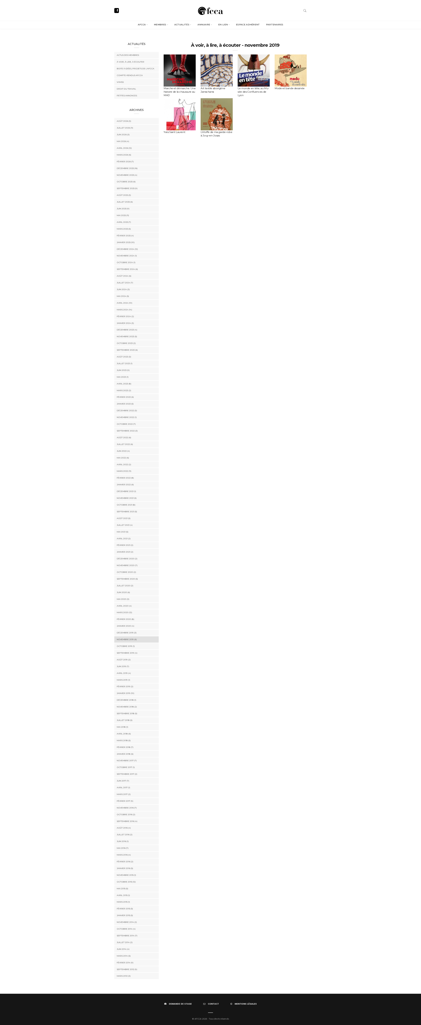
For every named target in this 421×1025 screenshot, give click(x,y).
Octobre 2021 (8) (126, 505)
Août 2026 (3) (124, 121)
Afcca (142, 24)
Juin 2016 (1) (123, 841)
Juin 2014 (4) (123, 949)
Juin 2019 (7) (123, 666)
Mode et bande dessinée (290, 88)
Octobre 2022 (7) (126, 424)
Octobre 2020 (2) (126, 572)
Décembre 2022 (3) (127, 410)
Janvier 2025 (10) (126, 242)
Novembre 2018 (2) (127, 706)
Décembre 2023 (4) (127, 329)
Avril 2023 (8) (124, 383)
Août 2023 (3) (124, 356)
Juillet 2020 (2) (125, 585)
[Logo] (210, 10)
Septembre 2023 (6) (127, 350)
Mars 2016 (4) (124, 855)
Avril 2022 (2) (124, 464)
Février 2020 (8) (125, 619)
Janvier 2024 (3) (125, 323)
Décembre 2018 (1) (126, 700)
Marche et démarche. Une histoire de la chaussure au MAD (180, 92)
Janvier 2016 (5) (125, 868)
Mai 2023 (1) (122, 377)
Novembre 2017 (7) (127, 760)
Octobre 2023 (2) (126, 343)
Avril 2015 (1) (123, 895)
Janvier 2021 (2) (125, 552)
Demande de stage (180, 1004)
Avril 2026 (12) (124, 148)
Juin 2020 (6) (123, 592)
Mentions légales (246, 1004)
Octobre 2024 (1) (126, 262)
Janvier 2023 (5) (125, 403)
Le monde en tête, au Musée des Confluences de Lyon (253, 92)
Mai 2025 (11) (123, 215)
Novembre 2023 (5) (127, 336)
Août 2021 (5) (123, 518)
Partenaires (274, 24)
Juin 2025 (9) (123, 208)
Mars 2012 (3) (124, 976)
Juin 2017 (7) (123, 780)
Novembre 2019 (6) (127, 639)
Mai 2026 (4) (123, 141)
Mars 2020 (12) (124, 612)
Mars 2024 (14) (124, 309)
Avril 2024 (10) (124, 303)
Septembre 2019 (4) (127, 653)
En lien (223, 24)
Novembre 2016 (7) (127, 807)
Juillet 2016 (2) (124, 834)
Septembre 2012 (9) (127, 969)
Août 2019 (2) (124, 659)
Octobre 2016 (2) (126, 814)
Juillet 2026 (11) (125, 128)
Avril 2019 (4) (124, 673)
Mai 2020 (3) (123, 599)
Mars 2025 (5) (124, 229)
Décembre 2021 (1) (126, 491)
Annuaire (204, 24)
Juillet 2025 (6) (125, 202)
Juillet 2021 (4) (125, 525)
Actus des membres (128, 55)
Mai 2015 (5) (122, 888)
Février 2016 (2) (125, 861)
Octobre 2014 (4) (126, 929)
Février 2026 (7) (125, 161)
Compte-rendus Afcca (130, 75)
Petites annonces (127, 95)
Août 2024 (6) (124, 276)
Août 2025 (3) (124, 195)
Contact (213, 1004)
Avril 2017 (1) (123, 787)
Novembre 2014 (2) (127, 922)
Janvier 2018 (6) (125, 754)
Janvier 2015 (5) (125, 915)
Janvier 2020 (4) (125, 626)
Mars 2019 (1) (123, 680)
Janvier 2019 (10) (125, 693)
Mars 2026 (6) (124, 155)
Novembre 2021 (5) (126, 498)
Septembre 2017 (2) (127, 774)
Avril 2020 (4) (124, 606)
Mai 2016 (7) (122, 848)
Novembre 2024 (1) (127, 255)
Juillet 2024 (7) (125, 282)
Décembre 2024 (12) (127, 249)
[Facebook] (116, 10)
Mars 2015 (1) (123, 902)
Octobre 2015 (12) (126, 882)
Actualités (181, 24)
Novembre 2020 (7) (127, 565)
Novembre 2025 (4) (127, 175)
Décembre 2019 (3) (126, 632)
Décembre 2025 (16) (127, 168)
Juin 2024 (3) (123, 289)
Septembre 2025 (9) (127, 188)
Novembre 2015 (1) (126, 875)
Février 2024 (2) (125, 316)
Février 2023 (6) (125, 397)
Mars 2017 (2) (124, 794)
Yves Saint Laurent (174, 132)
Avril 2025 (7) (124, 222)
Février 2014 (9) (125, 962)
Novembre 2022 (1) (127, 417)
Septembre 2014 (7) (127, 935)
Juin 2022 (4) (123, 451)
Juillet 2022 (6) (125, 444)
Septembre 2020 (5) (127, 579)
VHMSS (120, 82)
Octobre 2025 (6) (126, 181)
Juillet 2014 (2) (125, 942)
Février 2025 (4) (125, 235)
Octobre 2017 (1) (126, 767)
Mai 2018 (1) (122, 727)
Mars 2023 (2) (124, 390)
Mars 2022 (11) (124, 471)
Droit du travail (126, 89)
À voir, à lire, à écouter (130, 62)
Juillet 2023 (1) (124, 363)
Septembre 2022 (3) (127, 430)
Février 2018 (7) (125, 747)
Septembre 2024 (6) (127, 269)
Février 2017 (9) (125, 801)
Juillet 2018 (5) (124, 720)
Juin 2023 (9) (123, 370)
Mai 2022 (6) (123, 457)
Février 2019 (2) (125, 686)
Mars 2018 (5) (124, 740)
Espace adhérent (248, 24)
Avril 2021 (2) (124, 538)
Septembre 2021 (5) (127, 511)
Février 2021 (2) (125, 545)
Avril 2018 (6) (124, 733)
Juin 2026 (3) (123, 134)
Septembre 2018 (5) (127, 713)
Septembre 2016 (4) (127, 821)
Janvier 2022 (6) (125, 484)
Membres (160, 24)
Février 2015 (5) (125, 908)
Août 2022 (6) (124, 437)
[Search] (305, 10)
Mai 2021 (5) (122, 532)
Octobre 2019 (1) (126, 646)
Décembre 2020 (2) (127, 558)
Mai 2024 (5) (123, 296)
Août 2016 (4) (124, 828)
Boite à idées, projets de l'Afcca (135, 68)
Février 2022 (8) (125, 478)
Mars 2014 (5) (124, 956)
